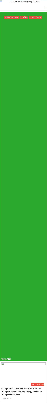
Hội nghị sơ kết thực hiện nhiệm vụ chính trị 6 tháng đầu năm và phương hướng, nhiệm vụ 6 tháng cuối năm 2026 (21, 391)
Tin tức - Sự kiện (35, 17)
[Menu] (45, 7)
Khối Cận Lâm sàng (11, 17)
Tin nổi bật (24, 17)
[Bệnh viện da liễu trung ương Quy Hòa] (23, 2)
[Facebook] (0, 404)
